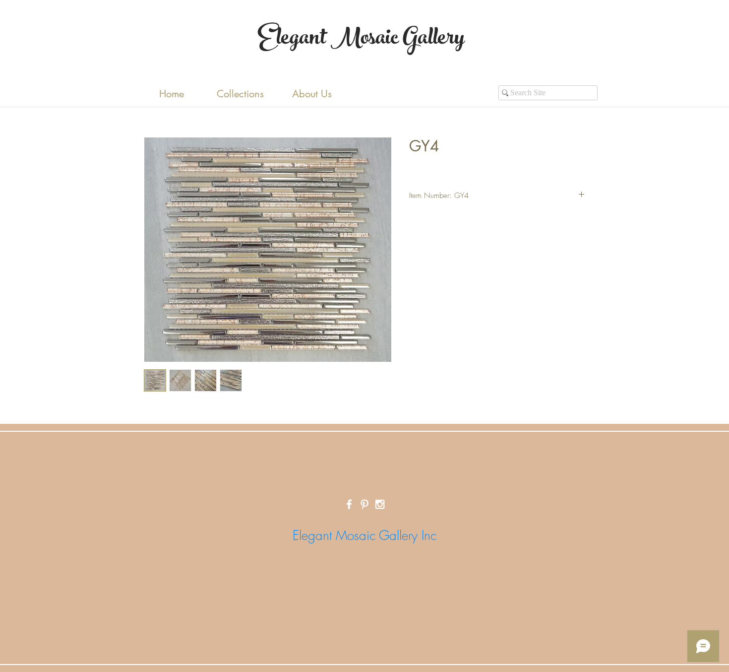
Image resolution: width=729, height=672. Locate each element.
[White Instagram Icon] (379, 504)
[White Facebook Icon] (349, 504)
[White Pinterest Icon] (364, 504)
